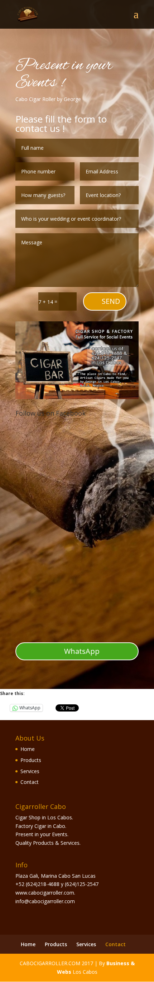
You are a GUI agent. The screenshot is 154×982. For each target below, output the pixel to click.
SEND (111, 301)
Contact (29, 782)
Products (30, 760)
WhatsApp (82, 651)
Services (29, 771)
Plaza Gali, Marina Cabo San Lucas (55, 875)
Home (27, 749)
